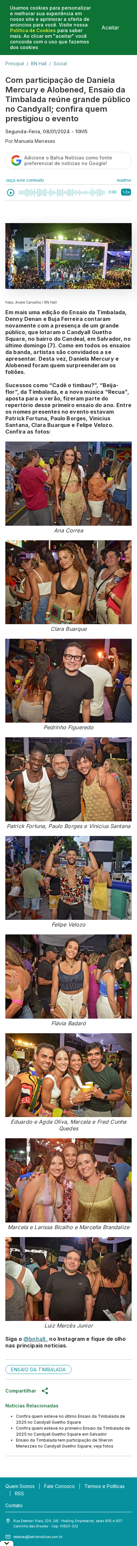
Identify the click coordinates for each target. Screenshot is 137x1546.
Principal (14, 63)
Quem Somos (20, 1486)
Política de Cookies (33, 30)
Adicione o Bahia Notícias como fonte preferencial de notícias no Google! (68, 160)
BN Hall (39, 63)
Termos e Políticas (104, 1486)
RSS (19, 1493)
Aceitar (110, 27)
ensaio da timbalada (38, 1369)
